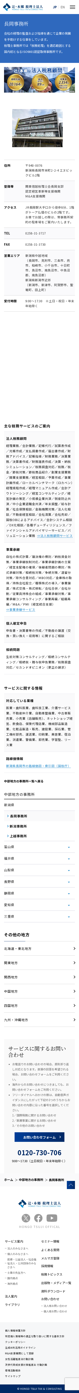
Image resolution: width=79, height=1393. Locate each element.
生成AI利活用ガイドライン (20, 1347)
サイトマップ (13, 1376)
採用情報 (47, 1266)
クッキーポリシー (15, 1342)
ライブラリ (12, 1304)
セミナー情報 (50, 1241)
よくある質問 (50, 1250)
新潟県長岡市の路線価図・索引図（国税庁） (38, 766)
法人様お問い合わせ (55, 1306)
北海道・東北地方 (18, 948)
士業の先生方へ (16, 1273)
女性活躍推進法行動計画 (19, 1359)
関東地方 (11, 962)
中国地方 (11, 991)
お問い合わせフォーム (39, 1137)
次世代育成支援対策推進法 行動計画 (26, 1364)
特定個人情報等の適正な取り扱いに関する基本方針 (34, 1336)
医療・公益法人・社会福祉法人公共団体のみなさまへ (21, 1263)
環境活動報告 (13, 1370)
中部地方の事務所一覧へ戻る (24, 781)
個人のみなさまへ (17, 1254)
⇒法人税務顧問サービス (55, 535)
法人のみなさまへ (17, 1248)
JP (55, 6)
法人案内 (11, 1296)
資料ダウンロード (53, 1291)
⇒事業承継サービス (20, 609)
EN (63, 6)
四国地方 (11, 1005)
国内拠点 (12, 1278)
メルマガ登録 (50, 1258)
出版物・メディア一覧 (56, 1283)
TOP (71, 1185)
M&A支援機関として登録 (19, 1353)
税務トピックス (51, 1274)
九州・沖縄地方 (16, 1019)
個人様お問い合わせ (55, 1311)
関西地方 (11, 977)
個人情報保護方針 (15, 1330)
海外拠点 (12, 1284)
